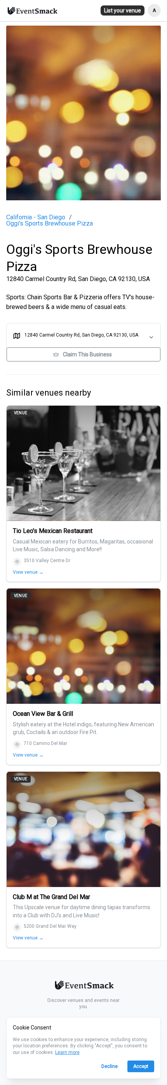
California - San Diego (35, 217)
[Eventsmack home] (83, 986)
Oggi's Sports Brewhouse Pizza (49, 223)
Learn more (67, 1052)
